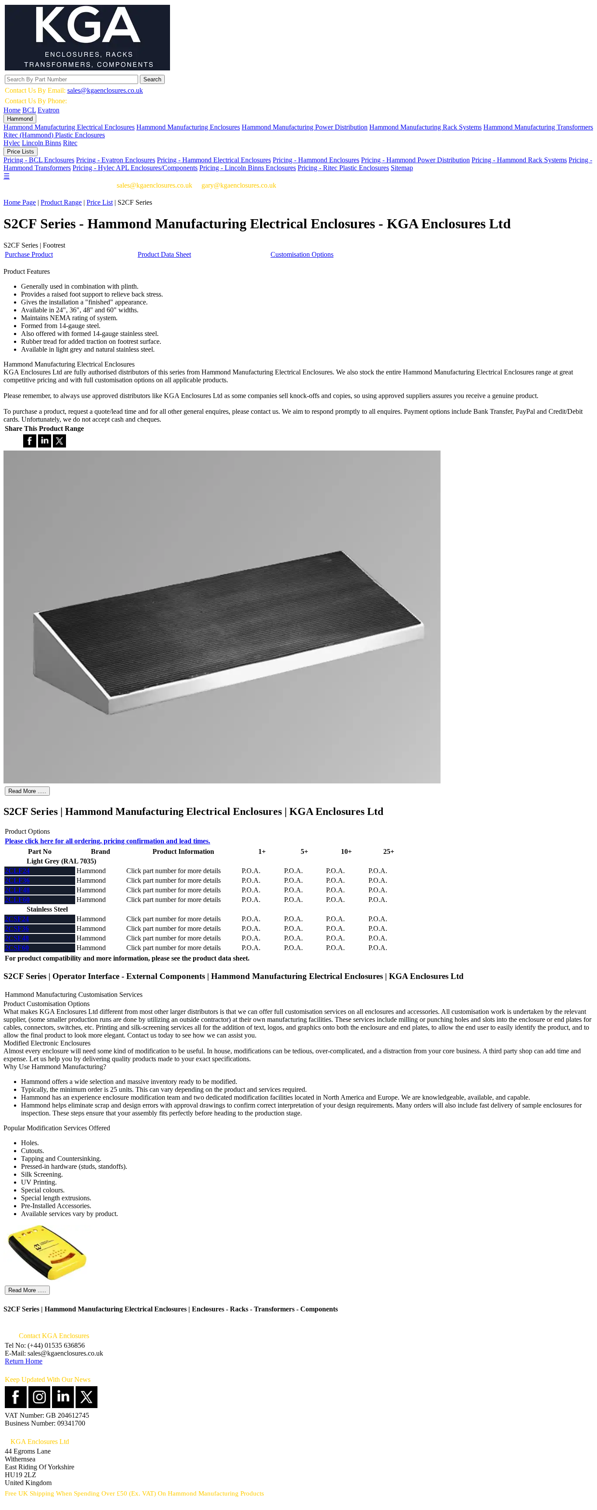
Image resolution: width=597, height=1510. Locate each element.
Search (152, 79)
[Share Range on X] (59, 445)
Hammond (20, 118)
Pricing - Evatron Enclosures (115, 160)
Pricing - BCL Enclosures (38, 160)
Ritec (70, 143)
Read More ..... (27, 791)
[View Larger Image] (222, 781)
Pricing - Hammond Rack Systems (519, 160)
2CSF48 (17, 938)
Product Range (61, 202)
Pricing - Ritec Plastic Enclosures (343, 167)
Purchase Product (29, 254)
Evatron (48, 110)
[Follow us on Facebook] (16, 1405)
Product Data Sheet (164, 254)
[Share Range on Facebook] (29, 445)
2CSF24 (17, 919)
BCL (29, 110)
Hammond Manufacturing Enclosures (188, 127)
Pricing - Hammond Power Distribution (415, 160)
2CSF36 (17, 928)
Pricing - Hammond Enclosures (316, 160)
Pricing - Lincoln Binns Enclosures (247, 167)
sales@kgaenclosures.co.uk (105, 90)
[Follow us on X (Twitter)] (86, 1405)
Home (12, 110)
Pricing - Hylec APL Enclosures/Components (135, 167)
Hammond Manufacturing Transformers (538, 127)
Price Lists (20, 151)
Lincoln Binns (41, 143)
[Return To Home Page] (87, 68)
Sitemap (402, 167)
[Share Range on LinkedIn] (44, 445)
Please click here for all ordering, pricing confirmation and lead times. (107, 841)
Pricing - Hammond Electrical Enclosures (214, 160)
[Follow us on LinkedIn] (63, 1405)
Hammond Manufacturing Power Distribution (305, 127)
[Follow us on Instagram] (39, 1405)
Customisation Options (302, 254)
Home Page (19, 202)
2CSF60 (17, 947)
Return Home (23, 1361)
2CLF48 (17, 890)
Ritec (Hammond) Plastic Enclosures (54, 135)
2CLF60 (17, 899)
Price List (100, 202)
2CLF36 (17, 880)
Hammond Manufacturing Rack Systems (425, 127)
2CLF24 (17, 870)
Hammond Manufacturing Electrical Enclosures (69, 127)
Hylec (11, 143)
